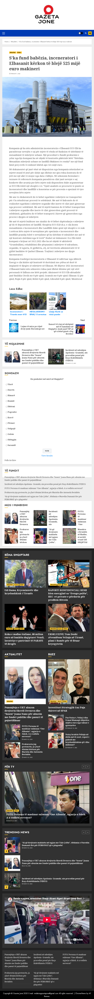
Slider (19, 52)
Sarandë (12, 445)
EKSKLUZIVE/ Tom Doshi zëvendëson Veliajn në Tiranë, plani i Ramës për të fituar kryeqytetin (66, 639)
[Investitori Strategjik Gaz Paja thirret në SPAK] (68, 681)
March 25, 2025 (28, 739)
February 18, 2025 (72, 728)
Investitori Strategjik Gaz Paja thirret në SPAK (66, 709)
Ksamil (11, 401)
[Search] (85, 33)
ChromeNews (80, 993)
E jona (16, 585)
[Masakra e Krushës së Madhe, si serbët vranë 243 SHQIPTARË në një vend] (69, 536)
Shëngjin (12, 439)
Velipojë (11, 428)
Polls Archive (10, 460)
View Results (47, 455)
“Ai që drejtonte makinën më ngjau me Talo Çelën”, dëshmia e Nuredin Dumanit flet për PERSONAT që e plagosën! (55, 843)
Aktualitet (12, 52)
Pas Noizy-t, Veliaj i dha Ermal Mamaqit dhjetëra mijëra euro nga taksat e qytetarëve (77, 721)
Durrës (11, 390)
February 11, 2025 (72, 748)
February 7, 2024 (15, 74)
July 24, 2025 (27, 866)
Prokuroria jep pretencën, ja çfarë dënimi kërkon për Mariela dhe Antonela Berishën (42, 492)
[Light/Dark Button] (81, 33)
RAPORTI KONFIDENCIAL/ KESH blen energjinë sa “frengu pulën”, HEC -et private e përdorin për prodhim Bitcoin (68, 595)
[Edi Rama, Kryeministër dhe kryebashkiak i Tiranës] (25, 573)
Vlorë (10, 384)
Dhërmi (11, 406)
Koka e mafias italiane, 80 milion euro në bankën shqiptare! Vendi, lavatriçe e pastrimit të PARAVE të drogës (24, 639)
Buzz (59, 701)
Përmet (11, 423)
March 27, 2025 (71, 363)
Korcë (10, 417)
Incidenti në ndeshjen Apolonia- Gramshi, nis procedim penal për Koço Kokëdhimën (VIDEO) (76, 355)
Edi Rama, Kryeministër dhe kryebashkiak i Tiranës (21, 592)
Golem (11, 434)
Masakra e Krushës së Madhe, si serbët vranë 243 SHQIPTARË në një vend (83, 538)
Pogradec (12, 412)
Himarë (11, 395)
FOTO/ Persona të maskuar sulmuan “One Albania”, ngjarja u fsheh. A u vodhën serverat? (44, 488)
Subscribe (90, 33)
